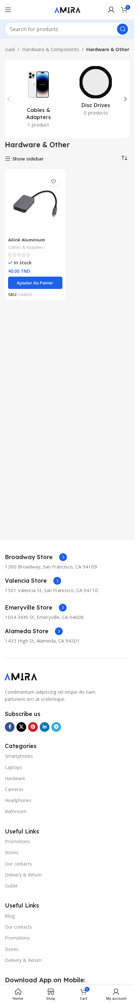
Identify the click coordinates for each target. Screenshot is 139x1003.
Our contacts (18, 864)
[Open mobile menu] (8, 9)
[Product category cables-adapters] (38, 99)
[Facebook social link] (10, 727)
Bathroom (16, 811)
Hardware (15, 778)
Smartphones (19, 756)
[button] (8, 99)
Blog (10, 916)
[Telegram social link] (56, 727)
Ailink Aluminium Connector (26, 242)
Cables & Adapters (26, 247)
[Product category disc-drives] (96, 93)
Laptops (13, 767)
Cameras (14, 789)
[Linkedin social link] (44, 727)
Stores (11, 852)
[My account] (111, 9)
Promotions (17, 841)
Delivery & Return (23, 875)
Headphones (18, 800)
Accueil (7, 49)
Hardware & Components (50, 49)
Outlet (11, 886)
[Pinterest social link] (33, 727)
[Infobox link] (36, 557)
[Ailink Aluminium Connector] (35, 203)
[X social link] (21, 727)
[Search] (122, 29)
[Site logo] (67, 9)
